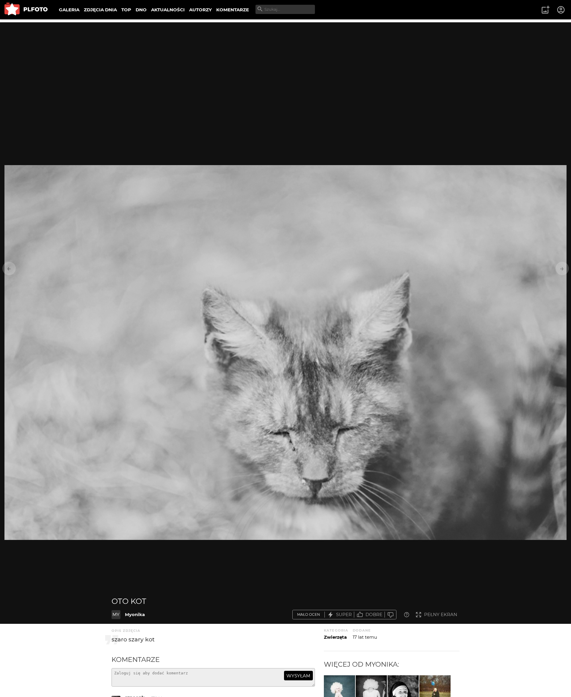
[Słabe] (390, 614)
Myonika (135, 614)
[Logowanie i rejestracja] (561, 9)
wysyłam (298, 676)
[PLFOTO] (26, 9)
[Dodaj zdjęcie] (545, 9)
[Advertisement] (285, 64)
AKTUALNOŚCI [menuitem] (168, 9)
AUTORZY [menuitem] (200, 9)
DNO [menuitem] (141, 9)
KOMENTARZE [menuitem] (232, 9)
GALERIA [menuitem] (69, 9)
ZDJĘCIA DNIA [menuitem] (100, 9)
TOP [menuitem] (126, 9)
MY (116, 614)
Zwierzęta (335, 637)
